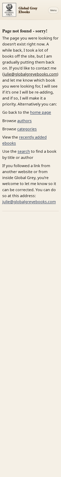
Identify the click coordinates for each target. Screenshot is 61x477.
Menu (53, 10)
